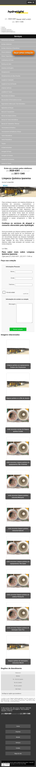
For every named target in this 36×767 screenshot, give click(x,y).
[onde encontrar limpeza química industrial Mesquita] (18, 481)
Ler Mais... (5, 249)
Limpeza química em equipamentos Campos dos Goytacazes (18, 366)
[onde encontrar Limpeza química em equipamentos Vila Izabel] (18, 547)
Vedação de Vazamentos (7, 159)
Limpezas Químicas (6, 88)
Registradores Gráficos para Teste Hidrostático (13, 103)
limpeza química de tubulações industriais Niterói (18, 662)
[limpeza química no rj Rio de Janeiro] (18, 383)
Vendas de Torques (6, 163)
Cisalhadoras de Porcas (7, 60)
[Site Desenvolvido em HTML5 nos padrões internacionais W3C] (5, 765)
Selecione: (18, 673)
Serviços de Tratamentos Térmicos (10, 123)
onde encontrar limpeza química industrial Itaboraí (18, 529)
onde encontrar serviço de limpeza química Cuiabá (18, 430)
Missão (18, 737)
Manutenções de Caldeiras (8, 96)
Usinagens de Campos (7, 155)
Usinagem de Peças (6, 151)
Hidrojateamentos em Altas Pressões (10, 76)
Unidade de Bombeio (6, 147)
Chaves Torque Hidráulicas (8, 56)
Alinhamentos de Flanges (7, 40)
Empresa (18, 731)
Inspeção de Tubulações (7, 80)
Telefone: (12, 284)
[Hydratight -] (18, 11)
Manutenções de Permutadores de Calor (11, 100)
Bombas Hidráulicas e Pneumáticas (10, 48)
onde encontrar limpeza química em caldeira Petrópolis (18, 595)
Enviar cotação (18, 329)
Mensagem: (12, 304)
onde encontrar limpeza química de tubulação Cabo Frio (18, 629)
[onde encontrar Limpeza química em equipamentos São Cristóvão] (18, 448)
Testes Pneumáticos (6, 139)
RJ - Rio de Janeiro (18, 679)
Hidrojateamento (5, 72)
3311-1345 (19, 22)
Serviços (18, 36)
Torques (3, 143)
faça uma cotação (23, 52)
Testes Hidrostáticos (6, 135)
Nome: (13, 271)
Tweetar (5, 185)
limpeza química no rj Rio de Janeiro (18, 398)
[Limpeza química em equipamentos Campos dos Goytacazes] (18, 350)
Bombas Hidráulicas (6, 44)
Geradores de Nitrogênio (7, 68)
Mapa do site (18, 753)
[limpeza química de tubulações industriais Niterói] (18, 646)
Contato (18, 748)
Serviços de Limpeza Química (8, 115)
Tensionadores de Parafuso (8, 127)
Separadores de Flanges (7, 107)
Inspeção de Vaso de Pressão (8, 84)
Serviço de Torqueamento (7, 111)
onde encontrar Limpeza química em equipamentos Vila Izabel (18, 562)
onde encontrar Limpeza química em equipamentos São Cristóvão (18, 463)
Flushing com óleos (6, 64)
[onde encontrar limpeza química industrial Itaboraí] (18, 514)
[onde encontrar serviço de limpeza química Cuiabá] (18, 415)
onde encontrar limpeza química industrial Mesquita (18, 496)
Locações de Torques (6, 92)
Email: (13, 278)
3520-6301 (12, 19)
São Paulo (18, 689)
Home (18, 726)
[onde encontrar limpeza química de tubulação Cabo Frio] (18, 613)
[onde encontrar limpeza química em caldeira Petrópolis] (18, 580)
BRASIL (18, 676)
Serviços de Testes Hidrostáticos (9, 119)
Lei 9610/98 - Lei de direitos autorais (12, 701)
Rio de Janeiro (18, 682)
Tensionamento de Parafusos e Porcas (11, 131)
